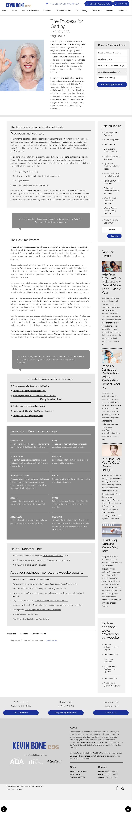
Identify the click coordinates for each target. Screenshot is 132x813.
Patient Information (30, 10)
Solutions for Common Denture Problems (111, 191)
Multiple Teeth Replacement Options (110, 669)
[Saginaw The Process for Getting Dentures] (22, 90)
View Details (33, 614)
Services (47, 10)
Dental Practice (110, 678)
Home (4, 10)
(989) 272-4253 (52, 356)
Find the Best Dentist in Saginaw (112, 684)
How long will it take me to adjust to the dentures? (34, 395)
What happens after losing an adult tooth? (31, 386)
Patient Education (63, 10)
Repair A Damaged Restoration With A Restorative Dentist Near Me (111, 376)
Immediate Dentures (108, 660)
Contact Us (122, 10)
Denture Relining (111, 654)
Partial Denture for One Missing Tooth (111, 174)
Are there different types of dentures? (29, 406)
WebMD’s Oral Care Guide (30, 564)
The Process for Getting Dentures (32, 633)
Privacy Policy (11, 789)
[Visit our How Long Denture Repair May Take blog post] (112, 537)
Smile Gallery (81, 10)
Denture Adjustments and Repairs (111, 647)
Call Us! (100, 4)
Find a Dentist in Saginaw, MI (111, 221)
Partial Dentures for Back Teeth (112, 182)
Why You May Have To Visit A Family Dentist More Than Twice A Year (111, 283)
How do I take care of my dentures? (28, 415)
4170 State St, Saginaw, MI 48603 (65, 4)
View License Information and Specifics (51, 600)
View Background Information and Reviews (43, 609)
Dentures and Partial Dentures (110, 150)
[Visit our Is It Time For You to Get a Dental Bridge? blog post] (112, 455)
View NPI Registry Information (69, 605)
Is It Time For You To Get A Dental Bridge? (111, 464)
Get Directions (21, 712)
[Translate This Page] (128, 809)
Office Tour (96, 10)
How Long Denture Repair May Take (110, 545)
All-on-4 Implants (111, 139)
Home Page (60, 560)
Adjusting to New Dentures (111, 133)
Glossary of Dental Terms (53, 555)
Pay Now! (122, 4)
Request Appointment (66, 712)
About (15, 10)
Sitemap (19, 789)
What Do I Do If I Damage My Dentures (110, 201)
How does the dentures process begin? (29, 390)
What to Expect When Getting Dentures (110, 211)
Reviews (109, 10)
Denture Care (109, 144)
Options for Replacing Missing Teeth (111, 166)
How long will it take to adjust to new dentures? (33, 411)
